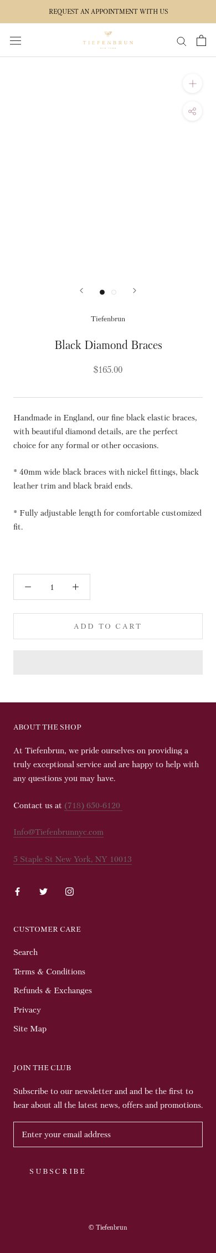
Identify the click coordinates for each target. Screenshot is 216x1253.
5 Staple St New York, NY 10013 (72, 859)
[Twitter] (43, 890)
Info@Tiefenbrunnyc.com (58, 832)
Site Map (30, 1028)
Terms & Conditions (49, 971)
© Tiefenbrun (108, 1227)
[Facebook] (17, 890)
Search (25, 952)
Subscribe (57, 1171)
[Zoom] (192, 83)
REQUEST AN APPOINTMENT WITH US (108, 12)
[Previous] (81, 290)
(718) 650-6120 (93, 805)
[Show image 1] (102, 292)
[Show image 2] (113, 292)
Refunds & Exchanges (52, 990)
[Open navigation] (15, 40)
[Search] (182, 40)
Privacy (27, 1009)
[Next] (134, 290)
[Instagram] (69, 890)
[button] (108, 662)
